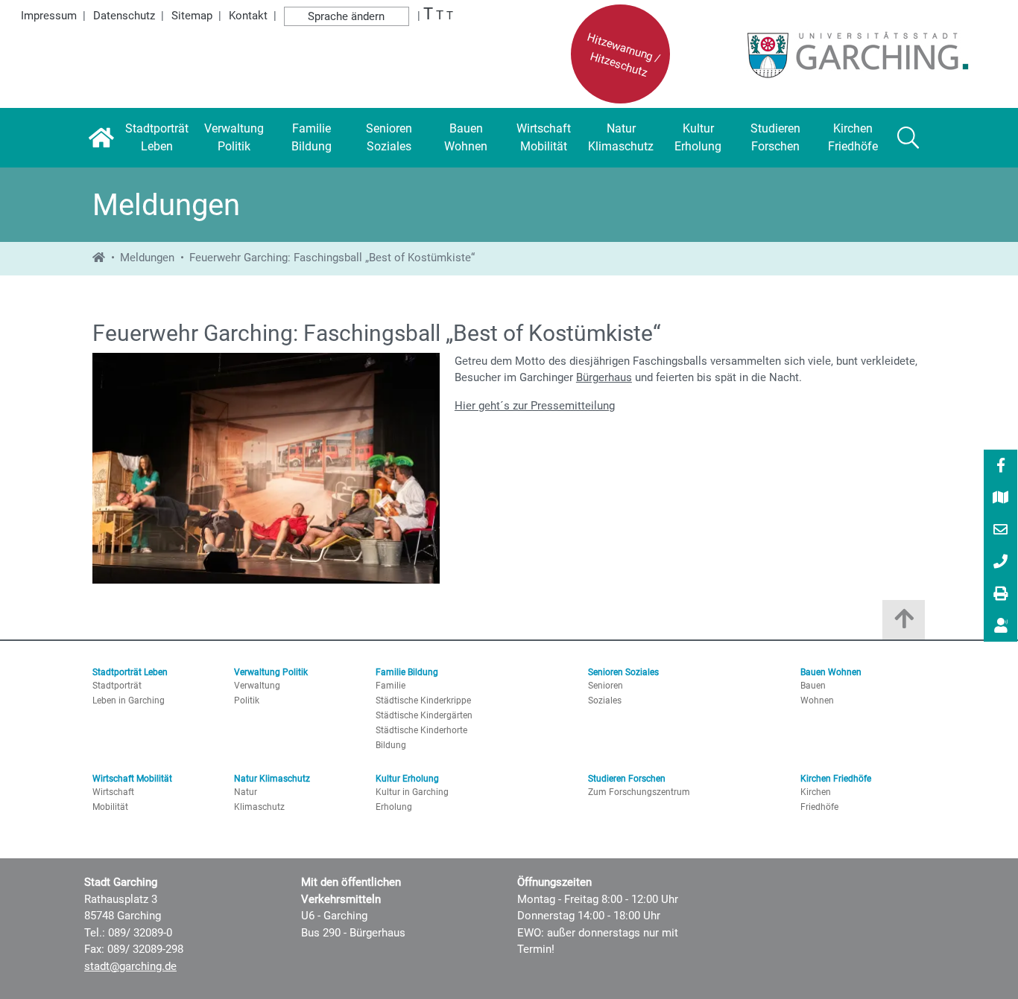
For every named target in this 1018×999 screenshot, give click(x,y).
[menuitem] (1000, 466)
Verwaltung (257, 685)
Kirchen (815, 792)
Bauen (813, 685)
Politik (246, 700)
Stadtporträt (117, 685)
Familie (390, 685)
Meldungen (147, 257)
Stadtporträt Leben (130, 672)
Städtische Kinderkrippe (423, 700)
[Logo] (837, 54)
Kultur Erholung (407, 778)
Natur (245, 792)
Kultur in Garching (412, 792)
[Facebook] (1001, 467)
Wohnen (817, 700)
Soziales (605, 700)
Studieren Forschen (627, 778)
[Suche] (908, 137)
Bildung (391, 745)
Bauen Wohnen (830, 672)
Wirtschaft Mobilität (132, 778)
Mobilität (110, 807)
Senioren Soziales (623, 672)
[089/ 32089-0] (1001, 563)
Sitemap (191, 15)
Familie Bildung (407, 672)
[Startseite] (101, 137)
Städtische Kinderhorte (421, 730)
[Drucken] (1001, 595)
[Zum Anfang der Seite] (903, 623)
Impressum (49, 15)
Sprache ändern (346, 16)
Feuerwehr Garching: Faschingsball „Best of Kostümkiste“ (332, 257)
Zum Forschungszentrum (639, 792)
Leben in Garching (128, 700)
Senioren (605, 685)
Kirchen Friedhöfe (835, 778)
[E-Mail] (1001, 531)
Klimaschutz (259, 807)
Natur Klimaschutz (272, 778)
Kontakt (248, 15)
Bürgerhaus (604, 377)
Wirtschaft (113, 792)
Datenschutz (124, 15)
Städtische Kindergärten (424, 715)
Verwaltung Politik (271, 672)
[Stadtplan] (1001, 499)
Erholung (394, 807)
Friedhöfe (819, 807)
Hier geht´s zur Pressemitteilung (535, 405)
